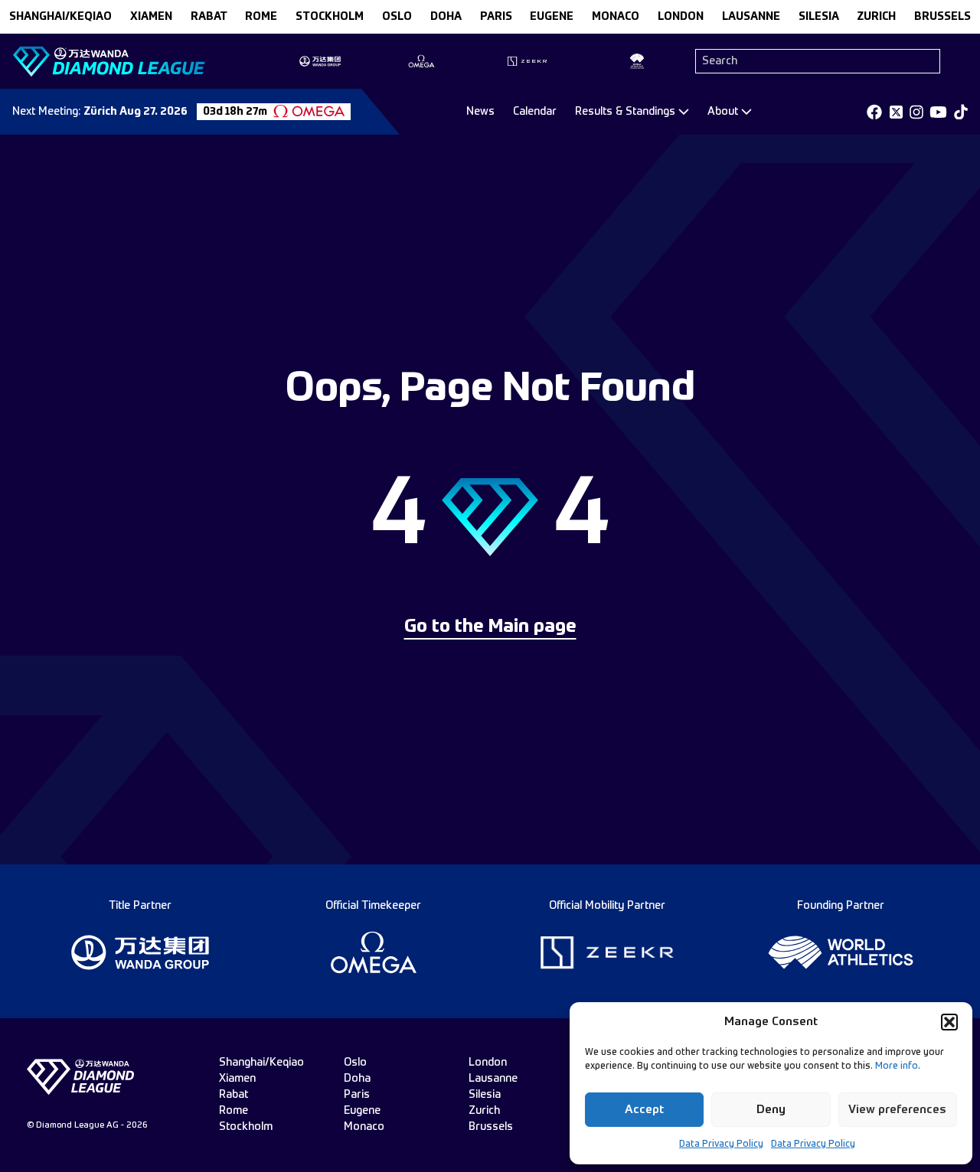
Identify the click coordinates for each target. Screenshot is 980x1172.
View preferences (897, 1109)
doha (446, 16)
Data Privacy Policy (721, 1144)
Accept (644, 1109)
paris (496, 16)
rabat (209, 16)
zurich (876, 16)
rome (261, 16)
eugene (551, 16)
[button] (949, 1022)
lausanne (751, 16)
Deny (771, 1109)
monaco (615, 16)
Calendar (535, 111)
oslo (397, 16)
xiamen (151, 16)
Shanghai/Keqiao (60, 16)
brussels (942, 16)
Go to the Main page (490, 627)
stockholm (330, 16)
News (480, 111)
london (681, 16)
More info (896, 1066)
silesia (819, 16)
